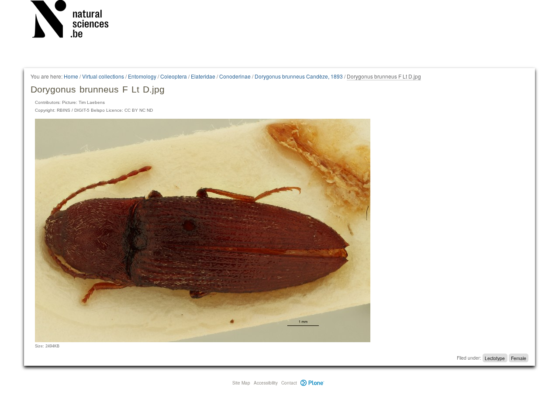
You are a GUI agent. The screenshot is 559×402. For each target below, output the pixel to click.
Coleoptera (173, 76)
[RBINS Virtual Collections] (75, 20)
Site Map (241, 383)
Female (518, 357)
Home (71, 76)
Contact (289, 383)
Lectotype (495, 357)
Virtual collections (103, 76)
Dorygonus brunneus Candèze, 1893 (299, 76)
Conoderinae (235, 76)
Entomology (142, 76)
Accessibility (266, 383)
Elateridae (203, 76)
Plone (312, 383)
